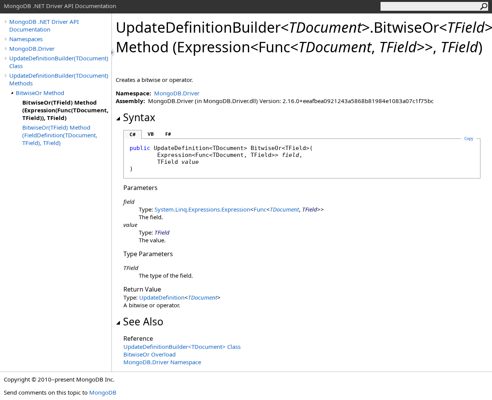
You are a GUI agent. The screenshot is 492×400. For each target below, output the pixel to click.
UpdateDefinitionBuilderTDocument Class (182, 346)
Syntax (139, 117)
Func (260, 209)
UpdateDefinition (161, 297)
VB (151, 134)
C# (133, 134)
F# (168, 134)
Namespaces (26, 39)
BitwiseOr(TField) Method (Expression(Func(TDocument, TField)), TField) (65, 110)
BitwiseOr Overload (149, 354)
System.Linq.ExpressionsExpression (202, 209)
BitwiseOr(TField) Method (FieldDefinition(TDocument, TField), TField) (59, 135)
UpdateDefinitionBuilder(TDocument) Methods (58, 79)
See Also (143, 321)
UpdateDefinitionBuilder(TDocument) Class (58, 62)
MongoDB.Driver (32, 48)
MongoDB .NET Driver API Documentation (44, 25)
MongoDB (102, 392)
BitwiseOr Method (40, 93)
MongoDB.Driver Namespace (162, 362)
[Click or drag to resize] (113, 52)
